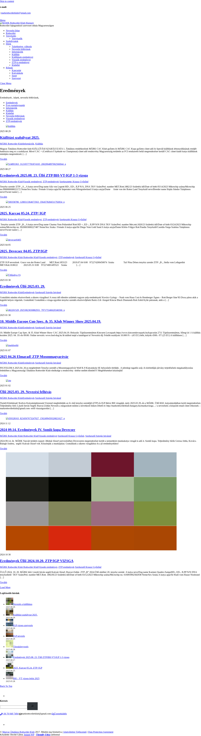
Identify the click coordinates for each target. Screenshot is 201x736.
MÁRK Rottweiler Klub (11, 143)
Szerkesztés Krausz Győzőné (73, 219)
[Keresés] (32, 706)
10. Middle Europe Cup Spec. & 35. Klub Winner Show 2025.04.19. (50, 321)
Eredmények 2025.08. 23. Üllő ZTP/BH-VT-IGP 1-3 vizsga (44, 175)
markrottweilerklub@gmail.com (16, 13)
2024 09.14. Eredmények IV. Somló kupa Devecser (37, 430)
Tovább (3, 159)
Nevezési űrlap (13, 30)
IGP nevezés (19, 636)
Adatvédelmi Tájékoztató (75, 732)
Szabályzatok (12, 41)
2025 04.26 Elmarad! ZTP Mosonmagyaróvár (34, 356)
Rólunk (9, 67)
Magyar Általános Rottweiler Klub (18, 732)
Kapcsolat (16, 70)
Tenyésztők (17, 38)
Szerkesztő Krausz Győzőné (88, 257)
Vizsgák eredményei (21, 59)
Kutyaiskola (17, 73)
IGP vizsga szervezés (23, 625)
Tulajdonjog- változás (22, 46)
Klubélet (16, 65)
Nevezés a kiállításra (22, 604)
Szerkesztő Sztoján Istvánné (48, 292)
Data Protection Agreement (100, 732)
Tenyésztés (11, 36)
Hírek (8, 44)
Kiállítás (15, 54)
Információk (17, 52)
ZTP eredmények (14, 121)
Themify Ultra (43, 734)
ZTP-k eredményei (20, 62)
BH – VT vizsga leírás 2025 (26, 678)
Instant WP (29, 734)
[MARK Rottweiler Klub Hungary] (17, 23)
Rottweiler (11, 33)
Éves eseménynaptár (15, 105)
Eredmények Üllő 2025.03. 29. (22, 286)
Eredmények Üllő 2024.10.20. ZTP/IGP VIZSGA (36, 561)
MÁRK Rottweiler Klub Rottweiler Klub (19, 257)
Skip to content (7, 1)
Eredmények (12, 102)
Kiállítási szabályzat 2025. (19, 137)
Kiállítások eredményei (22, 57)
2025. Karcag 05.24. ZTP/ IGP (23, 213)
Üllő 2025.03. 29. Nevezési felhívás (25, 392)
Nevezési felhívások (21, 49)
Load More (5, 587)
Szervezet (16, 78)
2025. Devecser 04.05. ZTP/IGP (23, 251)
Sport (14, 75)
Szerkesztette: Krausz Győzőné (73, 181)
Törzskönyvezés (20, 646)
